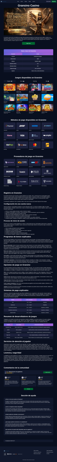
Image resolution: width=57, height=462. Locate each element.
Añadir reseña (47, 372)
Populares (9, 81)
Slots (46, 81)
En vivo (21, 81)
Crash (34, 81)
